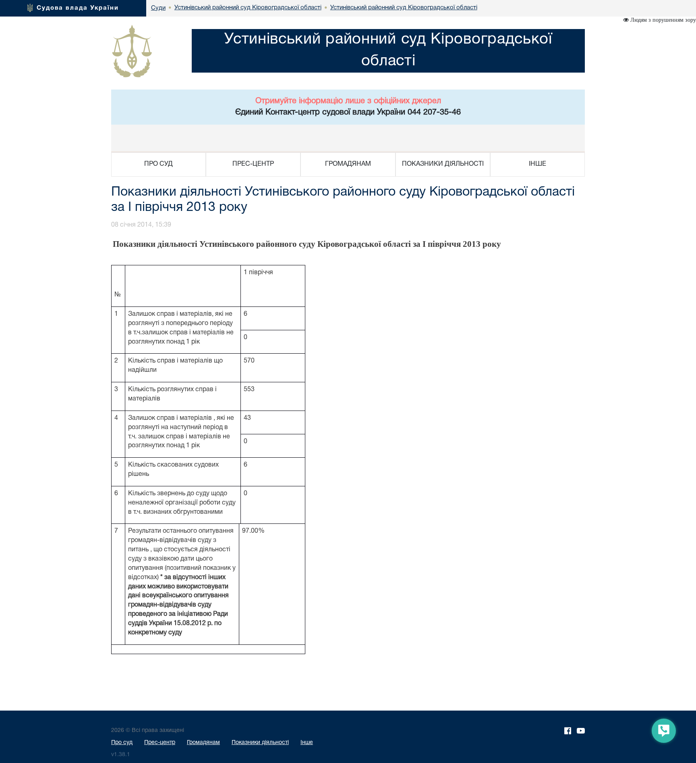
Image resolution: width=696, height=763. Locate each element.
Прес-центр (159, 742)
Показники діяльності (260, 742)
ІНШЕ (537, 164)
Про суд (122, 742)
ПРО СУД (158, 164)
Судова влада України (78, 8)
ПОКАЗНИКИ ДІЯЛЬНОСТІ (443, 164)
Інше (306, 742)
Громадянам (203, 742)
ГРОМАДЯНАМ (348, 164)
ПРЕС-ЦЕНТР (253, 164)
